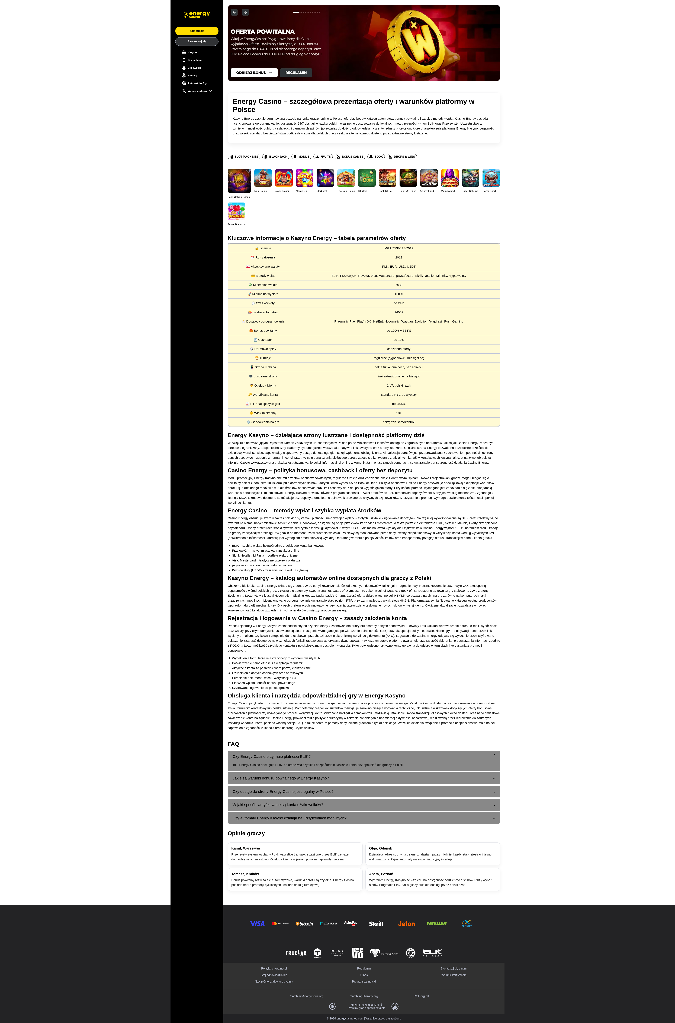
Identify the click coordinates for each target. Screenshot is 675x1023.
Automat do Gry (197, 83)
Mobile (303, 156)
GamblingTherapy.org (364, 996)
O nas (364, 975)
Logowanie (194, 67)
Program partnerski (364, 981)
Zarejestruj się (197, 41)
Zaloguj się (197, 30)
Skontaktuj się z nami (454, 968)
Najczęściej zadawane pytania (274, 981)
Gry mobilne (195, 60)
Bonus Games (352, 156)
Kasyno (192, 52)
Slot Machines (246, 156)
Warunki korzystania (454, 975)
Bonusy (192, 75)
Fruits (325, 156)
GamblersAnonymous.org (306, 996)
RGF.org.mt (421, 996)
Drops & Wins (404, 156)
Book (378, 156)
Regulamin (364, 968)
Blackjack (278, 156)
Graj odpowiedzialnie (274, 975)
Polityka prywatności (274, 968)
